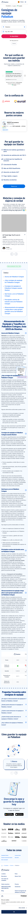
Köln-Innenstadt (4, 859)
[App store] (19, 814)
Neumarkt (17, 857)
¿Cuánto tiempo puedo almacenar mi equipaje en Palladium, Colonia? (11, 718)
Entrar (22, 2)
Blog (2, 890)
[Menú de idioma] (18, 1)
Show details (22, 907)
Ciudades (6, 865)
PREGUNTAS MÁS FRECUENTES (6, 887)
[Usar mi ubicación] (25, 27)
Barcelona (4, 876)
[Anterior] (11, 254)
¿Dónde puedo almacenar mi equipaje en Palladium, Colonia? (12, 706)
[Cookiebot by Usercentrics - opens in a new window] (21, 896)
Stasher (3, 519)
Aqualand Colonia (4, 855)
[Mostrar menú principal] (25, 1)
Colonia (14, 43)
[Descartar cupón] (26, 367)
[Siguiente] (16, 254)
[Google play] (9, 814)
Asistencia (17, 886)
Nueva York (18, 876)
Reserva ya (14, 186)
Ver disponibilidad (14, 36)
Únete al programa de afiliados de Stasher (20, 891)
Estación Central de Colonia (6, 857)
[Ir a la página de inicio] (5, 2)
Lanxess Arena (18, 855)
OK (14, 911)
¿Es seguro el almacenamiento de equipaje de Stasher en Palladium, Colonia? (13, 700)
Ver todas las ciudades (4, 879)
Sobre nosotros (5, 884)
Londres (3, 873)
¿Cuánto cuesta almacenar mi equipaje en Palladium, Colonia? (12, 712)
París (16, 873)
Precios (17, 884)
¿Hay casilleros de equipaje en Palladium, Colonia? (12, 724)
